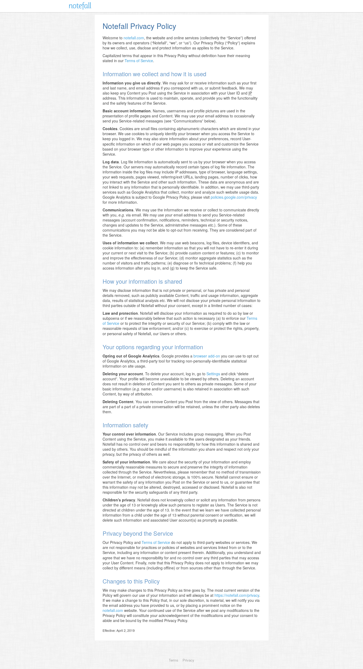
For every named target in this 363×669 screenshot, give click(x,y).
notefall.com (134, 37)
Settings (213, 373)
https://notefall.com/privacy (236, 595)
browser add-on (206, 356)
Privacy (188, 660)
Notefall (80, 6)
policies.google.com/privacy (234, 197)
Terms (173, 660)
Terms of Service (139, 60)
